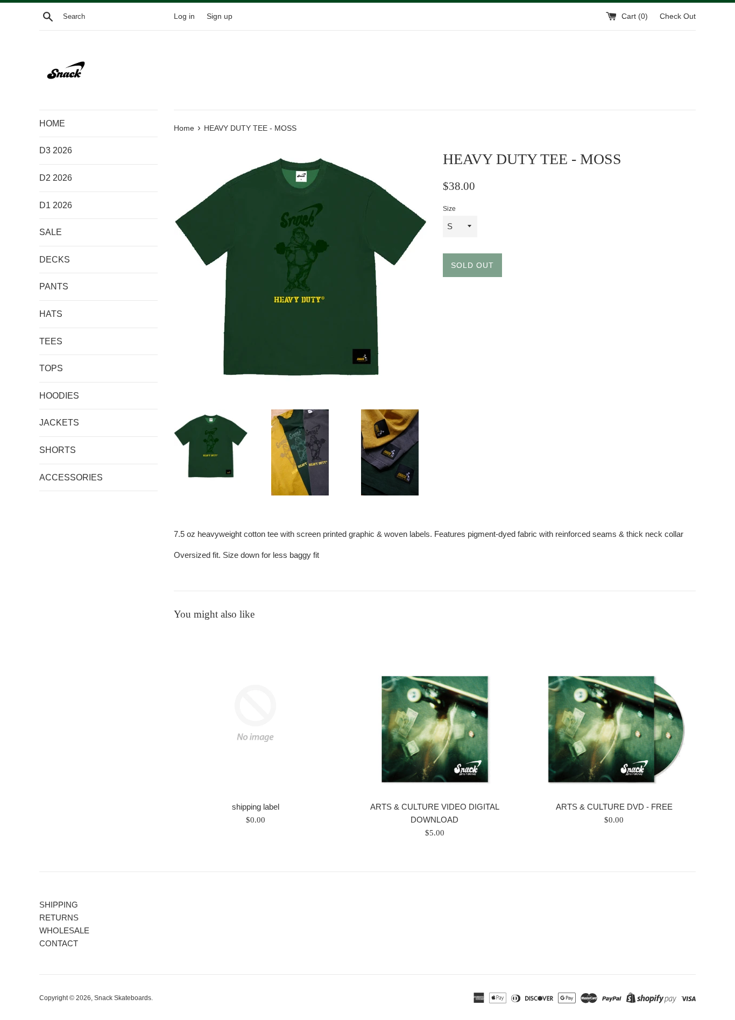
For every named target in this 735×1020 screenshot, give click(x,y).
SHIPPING (58, 904)
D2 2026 (55, 177)
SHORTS (57, 450)
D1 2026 (55, 205)
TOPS (51, 368)
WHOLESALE (64, 930)
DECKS (54, 259)
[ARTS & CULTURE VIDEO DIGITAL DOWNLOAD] (434, 713)
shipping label (255, 806)
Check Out (678, 16)
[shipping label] (255, 713)
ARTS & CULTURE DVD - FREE (614, 806)
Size (449, 208)
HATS (50, 313)
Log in (184, 16)
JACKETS (59, 422)
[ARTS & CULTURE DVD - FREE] (614, 713)
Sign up (219, 16)
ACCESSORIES (71, 477)
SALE (50, 232)
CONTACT (58, 943)
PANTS (53, 286)
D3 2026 (55, 150)
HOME (52, 123)
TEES (50, 341)
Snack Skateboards (122, 998)
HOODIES (59, 395)
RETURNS (59, 917)
